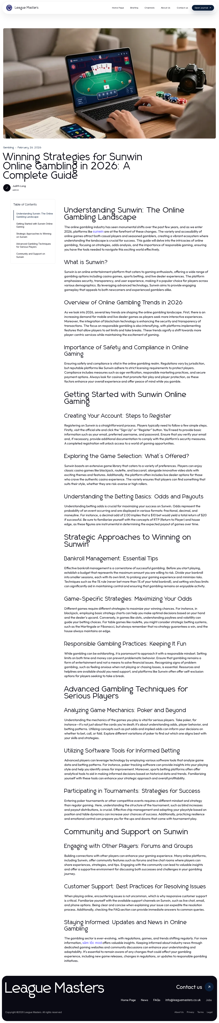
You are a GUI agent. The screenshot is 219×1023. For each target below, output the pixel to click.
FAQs (156, 1000)
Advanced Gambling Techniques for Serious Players (33, 245)
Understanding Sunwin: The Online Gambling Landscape (34, 215)
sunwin (98, 231)
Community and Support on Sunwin (30, 255)
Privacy (190, 1012)
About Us (179, 1012)
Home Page (128, 1000)
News (144, 1000)
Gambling (8, 147)
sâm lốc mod (92, 943)
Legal (209, 1012)
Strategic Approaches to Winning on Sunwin (33, 235)
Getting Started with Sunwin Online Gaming (34, 225)
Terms (200, 1012)
